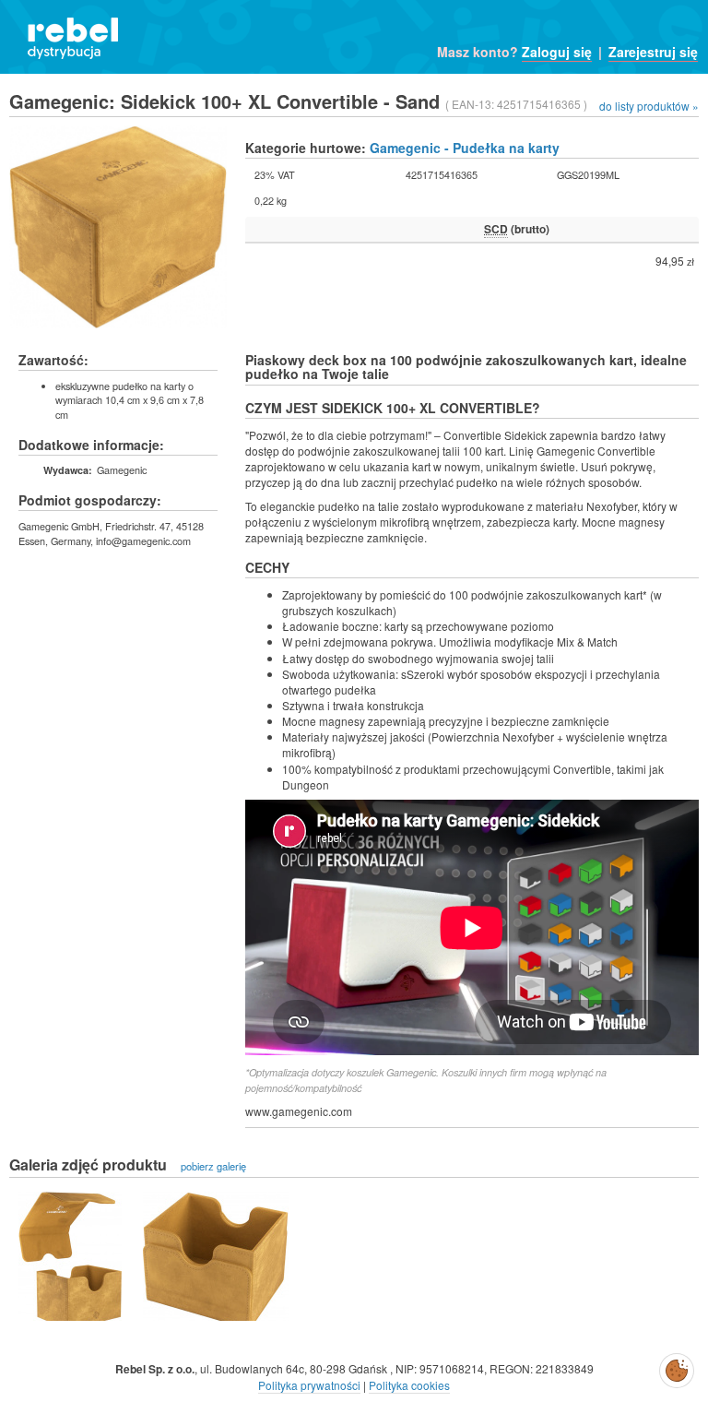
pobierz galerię (213, 1165)
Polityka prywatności (309, 1385)
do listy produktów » (649, 105)
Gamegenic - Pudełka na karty (465, 147)
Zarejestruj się (653, 51)
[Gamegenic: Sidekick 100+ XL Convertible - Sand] (70, 1256)
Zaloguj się (557, 51)
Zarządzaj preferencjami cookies (677, 1367)
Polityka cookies (409, 1385)
